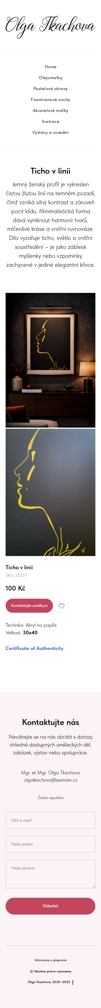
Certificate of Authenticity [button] (34, 648)
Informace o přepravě (50, 960)
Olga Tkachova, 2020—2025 (49, 982)
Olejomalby (50, 77)
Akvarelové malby (50, 110)
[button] (29, 606)
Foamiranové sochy (50, 99)
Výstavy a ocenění (50, 132)
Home (51, 66)
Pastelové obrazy (50, 88)
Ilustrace (50, 121)
